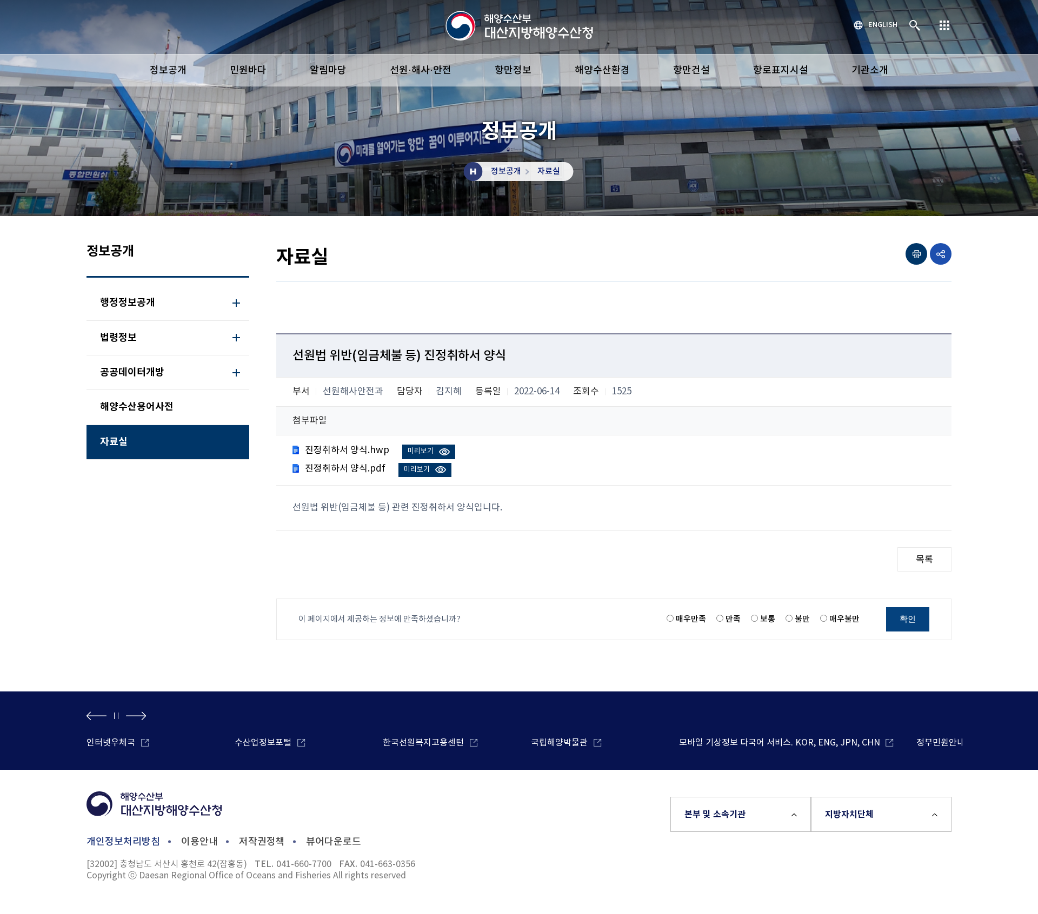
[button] (96, 715)
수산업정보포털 (263, 743)
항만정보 (513, 70)
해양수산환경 (602, 70)
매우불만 (844, 619)
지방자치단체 (849, 814)
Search (915, 25)
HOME (473, 171)
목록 (924, 559)
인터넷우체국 (110, 743)
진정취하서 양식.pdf (345, 468)
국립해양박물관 (559, 743)
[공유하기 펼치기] (941, 254)
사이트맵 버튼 (945, 25)
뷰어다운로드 (333, 842)
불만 (802, 619)
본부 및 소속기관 (715, 814)
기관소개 (869, 70)
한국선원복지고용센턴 (423, 743)
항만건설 (691, 70)
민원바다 (248, 70)
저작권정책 (262, 842)
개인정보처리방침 (123, 842)
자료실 (548, 171)
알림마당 (328, 70)
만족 (733, 619)
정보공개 (168, 70)
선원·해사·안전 (420, 70)
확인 (908, 618)
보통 (767, 619)
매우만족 (691, 619)
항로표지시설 (780, 70)
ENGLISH (882, 25)
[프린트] (916, 254)
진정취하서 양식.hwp (347, 450)
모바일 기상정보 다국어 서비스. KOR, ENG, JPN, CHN (779, 743)
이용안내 (199, 842)
